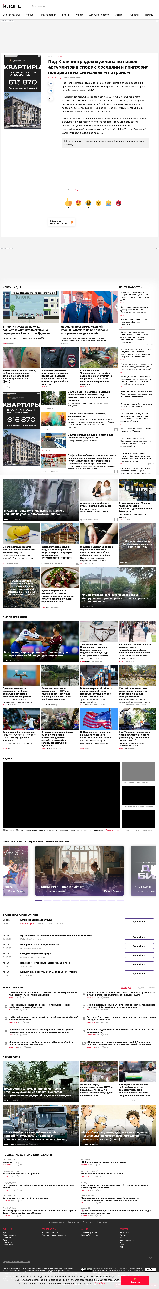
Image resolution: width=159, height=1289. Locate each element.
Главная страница (89, 1232)
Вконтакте (124, 1232)
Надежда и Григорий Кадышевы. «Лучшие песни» (46, 962)
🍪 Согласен (135, 1280)
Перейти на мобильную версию (16, 1262)
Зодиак (119, 14)
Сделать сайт (74, 1222)
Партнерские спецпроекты (54, 1235)
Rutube (123, 1242)
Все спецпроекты (50, 1232)
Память (149, 14)
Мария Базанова (76, 78)
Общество (7, 1237)
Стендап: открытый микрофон (36, 953)
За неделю (139, 987)
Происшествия (48, 14)
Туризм (79, 14)
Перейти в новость (114, 830)
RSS (121, 1247)
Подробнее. (100, 1283)
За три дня (126, 987)
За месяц (151, 987)
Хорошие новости (99, 14)
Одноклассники (127, 1240)
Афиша (29, 14)
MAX (122, 1237)
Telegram (124, 1235)
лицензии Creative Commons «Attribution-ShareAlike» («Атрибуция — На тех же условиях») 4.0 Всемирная (118, 1270)
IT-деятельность (103, 1222)
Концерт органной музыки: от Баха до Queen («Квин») (48, 971)
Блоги (65, 14)
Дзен (122, 1244)
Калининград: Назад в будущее (37, 919)
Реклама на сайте (56, 1222)
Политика (7, 1242)
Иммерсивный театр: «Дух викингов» (39, 944)
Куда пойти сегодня (90, 1235)
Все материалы (11, 14)
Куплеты (134, 14)
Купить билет (139, 921)
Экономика (8, 1244)
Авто (5, 1240)
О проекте (88, 1222)
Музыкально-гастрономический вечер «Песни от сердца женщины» (56, 935)
